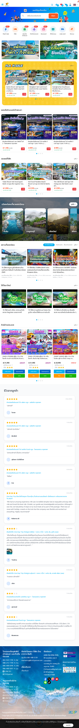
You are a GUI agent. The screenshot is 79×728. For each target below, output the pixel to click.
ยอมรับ (68, 725)
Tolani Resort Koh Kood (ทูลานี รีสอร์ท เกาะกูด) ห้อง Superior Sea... (13, 183)
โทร (8, 376)
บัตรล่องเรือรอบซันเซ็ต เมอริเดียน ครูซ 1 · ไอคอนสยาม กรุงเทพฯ (26, 597)
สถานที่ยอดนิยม (5, 275)
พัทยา (74, 231)
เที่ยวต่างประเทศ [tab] (68, 245)
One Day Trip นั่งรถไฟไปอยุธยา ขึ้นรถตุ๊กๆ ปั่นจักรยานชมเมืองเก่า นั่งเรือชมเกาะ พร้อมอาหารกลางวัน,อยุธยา (37, 497)
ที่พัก (11, 275)
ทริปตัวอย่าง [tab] (59, 245)
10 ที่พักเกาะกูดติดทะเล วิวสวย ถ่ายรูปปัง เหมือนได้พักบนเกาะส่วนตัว (39, 311)
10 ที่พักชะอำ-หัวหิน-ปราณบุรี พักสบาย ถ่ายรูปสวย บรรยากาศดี (13, 311)
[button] (35, 99)
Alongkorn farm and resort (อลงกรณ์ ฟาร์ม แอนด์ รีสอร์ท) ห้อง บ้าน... (38, 89)
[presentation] (4, 49)
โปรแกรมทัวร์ (19, 372)
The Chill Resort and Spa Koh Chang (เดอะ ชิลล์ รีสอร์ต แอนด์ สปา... (63, 184)
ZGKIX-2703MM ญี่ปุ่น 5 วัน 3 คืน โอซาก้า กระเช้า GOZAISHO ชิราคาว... (13, 357)
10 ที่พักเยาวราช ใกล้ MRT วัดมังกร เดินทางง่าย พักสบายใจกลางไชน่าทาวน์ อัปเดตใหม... (64, 269)
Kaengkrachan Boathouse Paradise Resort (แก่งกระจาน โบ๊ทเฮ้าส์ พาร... (61, 89)
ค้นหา (53, 16)
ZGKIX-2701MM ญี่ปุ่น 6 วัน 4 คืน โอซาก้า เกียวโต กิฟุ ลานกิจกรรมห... (38, 357)
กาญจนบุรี (30, 231)
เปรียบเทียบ (8, 372)
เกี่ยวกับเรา (25, 670)
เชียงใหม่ (52, 231)
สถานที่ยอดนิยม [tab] (49, 245)
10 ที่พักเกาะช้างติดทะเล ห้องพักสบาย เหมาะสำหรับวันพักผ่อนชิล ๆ (65, 311)
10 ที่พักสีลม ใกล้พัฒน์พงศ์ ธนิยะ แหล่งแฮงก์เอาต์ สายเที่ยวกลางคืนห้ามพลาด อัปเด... (38, 269)
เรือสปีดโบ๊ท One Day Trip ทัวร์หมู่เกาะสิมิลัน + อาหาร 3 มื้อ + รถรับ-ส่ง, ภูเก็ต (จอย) (32, 532)
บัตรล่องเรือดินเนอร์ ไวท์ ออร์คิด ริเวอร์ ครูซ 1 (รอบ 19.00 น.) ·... (38, 143)
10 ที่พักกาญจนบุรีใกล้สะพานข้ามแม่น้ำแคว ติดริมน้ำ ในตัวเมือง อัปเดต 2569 (14, 269)
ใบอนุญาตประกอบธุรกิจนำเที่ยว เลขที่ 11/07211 (18, 712)
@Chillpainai (8, 674)
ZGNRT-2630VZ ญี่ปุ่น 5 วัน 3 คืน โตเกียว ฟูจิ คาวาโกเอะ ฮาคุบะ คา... (64, 357)
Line (19, 376)
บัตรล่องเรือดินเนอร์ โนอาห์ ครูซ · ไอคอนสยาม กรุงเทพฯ (23, 620)
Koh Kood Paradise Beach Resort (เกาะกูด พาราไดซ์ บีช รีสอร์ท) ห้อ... (39, 184)
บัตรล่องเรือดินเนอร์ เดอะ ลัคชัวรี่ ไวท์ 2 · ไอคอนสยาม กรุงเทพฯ (13, 143)
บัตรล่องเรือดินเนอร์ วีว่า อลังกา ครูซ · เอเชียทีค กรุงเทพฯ (24, 402)
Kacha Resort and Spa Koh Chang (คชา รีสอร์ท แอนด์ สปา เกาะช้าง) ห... (15, 89)
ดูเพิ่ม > (73, 204)
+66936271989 (49, 675)
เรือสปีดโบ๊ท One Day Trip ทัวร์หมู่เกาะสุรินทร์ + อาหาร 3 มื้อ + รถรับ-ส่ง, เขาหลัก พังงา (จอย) (35, 573)
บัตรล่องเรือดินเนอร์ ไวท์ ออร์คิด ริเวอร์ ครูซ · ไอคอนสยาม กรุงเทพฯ (27, 449)
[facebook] (45, 679)
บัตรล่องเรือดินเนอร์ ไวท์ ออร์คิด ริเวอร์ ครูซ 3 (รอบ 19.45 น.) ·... (63, 143)
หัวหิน (6, 231)
